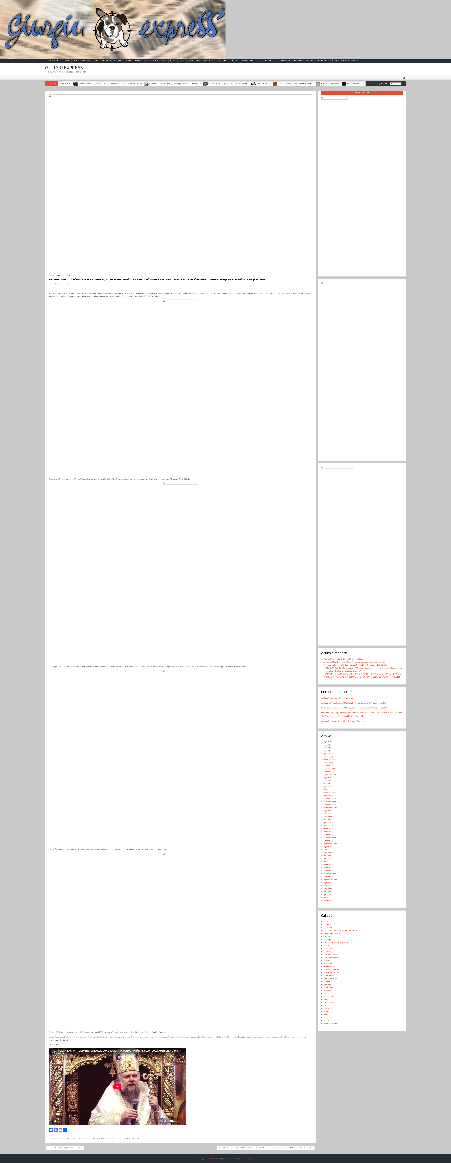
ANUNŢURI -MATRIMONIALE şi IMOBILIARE (346, 61)
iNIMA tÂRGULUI (247, 61)
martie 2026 (328, 757)
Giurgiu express (64, 67)
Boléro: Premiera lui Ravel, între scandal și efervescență (233, 84)
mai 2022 (327, 891)
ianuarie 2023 (328, 868)
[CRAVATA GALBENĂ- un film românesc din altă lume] (260, 83)
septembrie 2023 (330, 844)
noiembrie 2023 (329, 838)
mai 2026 (327, 751)
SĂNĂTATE (137, 61)
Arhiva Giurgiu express (283, 61)
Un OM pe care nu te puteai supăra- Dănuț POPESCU (94, 84)
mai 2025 (327, 784)
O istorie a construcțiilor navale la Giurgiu (66, 1148)
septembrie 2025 (330, 775)
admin (51, 284)
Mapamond (327, 990)
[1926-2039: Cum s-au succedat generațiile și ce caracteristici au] (308, 83)
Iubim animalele (209, 61)
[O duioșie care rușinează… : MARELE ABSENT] (140, 83)
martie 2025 (328, 790)
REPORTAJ (327, 1008)
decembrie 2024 (329, 799)
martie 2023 (328, 862)
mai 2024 (327, 820)
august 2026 (328, 742)
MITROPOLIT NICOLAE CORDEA (113, 1138)
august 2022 (328, 883)
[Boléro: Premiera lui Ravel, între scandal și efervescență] (209, 83)
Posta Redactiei (329, 1002)
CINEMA (326, 936)
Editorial (128, 61)
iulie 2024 (327, 814)
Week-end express (322, 61)
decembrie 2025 (329, 766)
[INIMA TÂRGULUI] (119, 83)
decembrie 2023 (329, 835)
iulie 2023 (327, 850)
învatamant (327, 984)
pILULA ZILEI (235, 61)
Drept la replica (329, 948)
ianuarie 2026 (328, 763)
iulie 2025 (327, 781)
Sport (120, 61)
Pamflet (182, 61)
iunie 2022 (327, 889)
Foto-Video (298, 61)
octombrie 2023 (329, 841)
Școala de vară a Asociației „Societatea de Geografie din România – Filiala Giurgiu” (355, 665)
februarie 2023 (329, 865)
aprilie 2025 (328, 787)
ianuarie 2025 (328, 796)
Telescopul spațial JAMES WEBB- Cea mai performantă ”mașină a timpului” (357, 703)
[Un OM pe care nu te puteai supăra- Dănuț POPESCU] (70, 83)
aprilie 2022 (328, 895)
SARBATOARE (133, 1138)
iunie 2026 (327, 748)
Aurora (324, 708)
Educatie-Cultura (108, 61)
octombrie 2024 (329, 805)
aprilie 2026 (328, 754)
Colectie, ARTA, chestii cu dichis (155, 61)
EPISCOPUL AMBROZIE (79, 1138)
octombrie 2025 (329, 772)
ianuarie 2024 (328, 832)
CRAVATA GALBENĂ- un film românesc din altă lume (283, 84)
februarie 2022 (329, 901)
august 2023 (328, 847)
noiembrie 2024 (329, 802)
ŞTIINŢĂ (326, 1017)
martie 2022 (328, 897)
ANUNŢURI (327, 927)
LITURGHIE (94, 1138)
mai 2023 (327, 856)
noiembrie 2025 (329, 769)
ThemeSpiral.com (247, 1159)
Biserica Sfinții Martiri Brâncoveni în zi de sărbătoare (343, 659)
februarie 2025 (329, 793)
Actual (56, 61)
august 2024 (328, 811)
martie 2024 (328, 826)
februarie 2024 (329, 829)
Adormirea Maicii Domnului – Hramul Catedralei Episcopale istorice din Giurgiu (354, 662)
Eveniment (66, 61)
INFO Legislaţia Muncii (264, 61)
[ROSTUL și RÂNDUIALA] (183, 83)
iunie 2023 (327, 853)
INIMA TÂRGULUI (129, 84)
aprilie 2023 (328, 859)
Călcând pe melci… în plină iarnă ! (341, 698)
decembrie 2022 (329, 871)
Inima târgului (328, 975)
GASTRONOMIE (223, 61)
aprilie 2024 (328, 823)
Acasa (49, 61)
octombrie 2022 (329, 877)
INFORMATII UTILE (331, 972)
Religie (198, 61)
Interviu (173, 61)
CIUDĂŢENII (328, 939)
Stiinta (190, 61)
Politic (96, 61)
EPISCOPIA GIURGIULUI (58, 1138)
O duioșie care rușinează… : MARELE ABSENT (161, 84)
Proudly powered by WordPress (209, 1159)
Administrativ (86, 61)
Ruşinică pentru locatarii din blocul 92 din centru (347, 721)
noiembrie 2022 (329, 874)
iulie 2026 (327, 745)
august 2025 (328, 778)
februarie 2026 (329, 760)
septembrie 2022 (330, 880)
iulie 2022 (327, 886)
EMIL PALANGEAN (330, 957)
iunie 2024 (327, 817)
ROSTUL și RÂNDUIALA (195, 84)
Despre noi (309, 61)
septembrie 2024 (330, 808)
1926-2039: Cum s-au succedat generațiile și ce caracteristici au (337, 84)
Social (75, 61)
